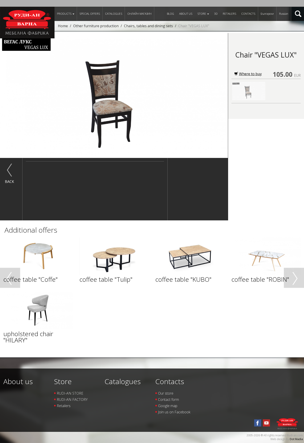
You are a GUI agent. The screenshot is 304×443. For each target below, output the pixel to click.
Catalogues (113, 14)
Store (202, 14)
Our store (165, 393)
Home (63, 25)
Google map (167, 405)
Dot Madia (296, 439)
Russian (283, 14)
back (9, 181)
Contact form (168, 399)
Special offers (89, 14)
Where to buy (250, 73)
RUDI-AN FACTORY (72, 399)
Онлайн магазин (139, 14)
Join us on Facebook (174, 412)
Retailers (229, 14)
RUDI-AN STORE (70, 393)
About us (185, 14)
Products (64, 14)
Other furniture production (96, 25)
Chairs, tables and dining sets (148, 25)
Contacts (248, 14)
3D (216, 14)
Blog (170, 14)
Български (267, 14)
